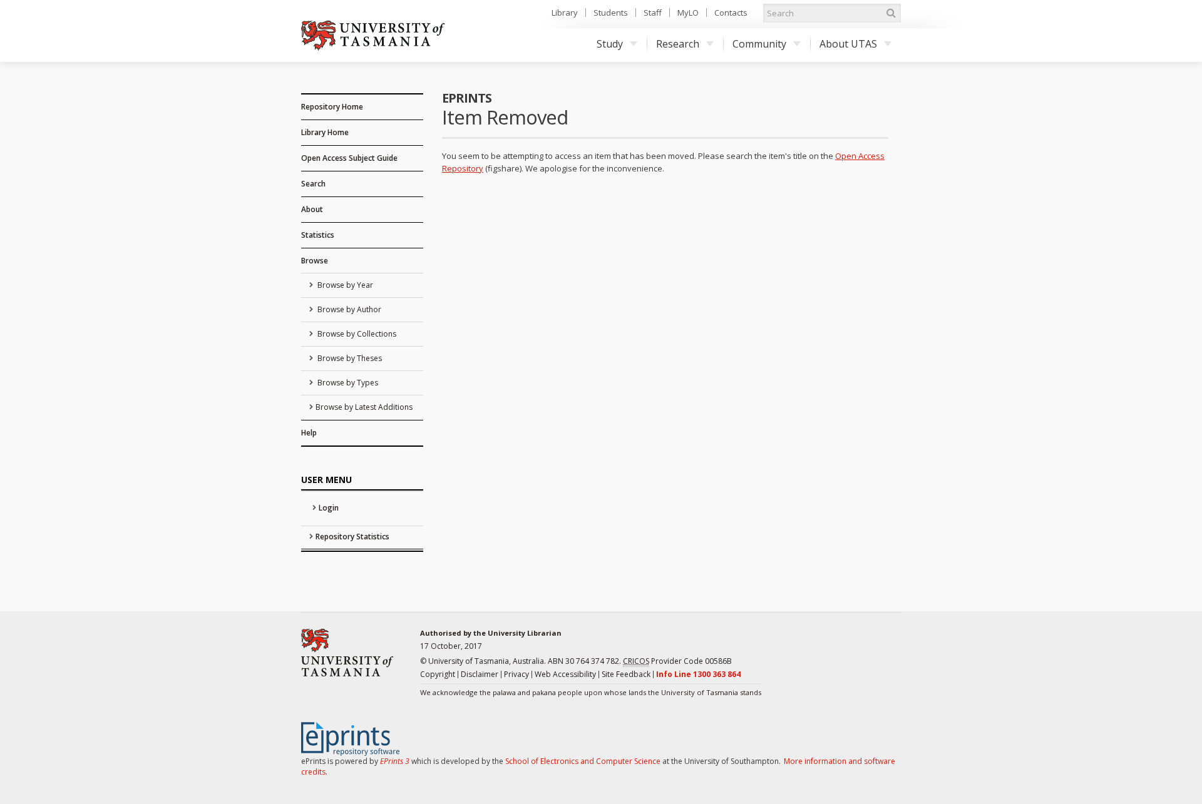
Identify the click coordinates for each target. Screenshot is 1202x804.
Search (313, 183)
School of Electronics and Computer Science (582, 761)
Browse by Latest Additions (364, 407)
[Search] (891, 13)
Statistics (317, 235)
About (312, 209)
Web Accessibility (565, 674)
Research (677, 44)
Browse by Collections (356, 333)
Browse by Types (347, 382)
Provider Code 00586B (677, 661)
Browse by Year (344, 285)
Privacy (516, 674)
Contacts (730, 12)
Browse (314, 260)
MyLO (688, 12)
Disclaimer (479, 674)
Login (329, 507)
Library (565, 12)
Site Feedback (626, 674)
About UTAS (848, 44)
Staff (653, 12)
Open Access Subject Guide (349, 158)
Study (610, 44)
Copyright (437, 674)
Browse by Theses (349, 358)
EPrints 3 (394, 761)
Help (309, 432)
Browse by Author (348, 309)
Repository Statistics (352, 536)
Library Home (325, 132)
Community (759, 44)
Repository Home (332, 106)
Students (610, 12)
